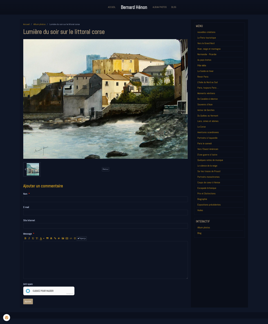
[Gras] (25, 238)
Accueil (112, 7)
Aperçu (83, 238)
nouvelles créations (206, 32)
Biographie (202, 199)
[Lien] (55, 238)
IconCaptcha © (69, 294)
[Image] (63, 238)
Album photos (40, 24)
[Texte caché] (59, 238)
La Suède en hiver (205, 71)
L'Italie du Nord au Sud (207, 82)
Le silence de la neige (207, 165)
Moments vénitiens (206, 93)
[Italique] (29, 238)
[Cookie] (6, 317)
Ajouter (28, 301)
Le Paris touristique (206, 37)
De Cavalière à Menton (207, 98)
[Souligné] (33, 238)
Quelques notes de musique (210, 160)
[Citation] (47, 238)
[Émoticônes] (75, 238)
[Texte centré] (51, 238)
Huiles (200, 210)
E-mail (26, 207)
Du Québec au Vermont (207, 115)
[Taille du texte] (37, 238)
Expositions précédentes (209, 204)
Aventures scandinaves (208, 132)
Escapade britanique (206, 188)
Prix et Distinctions (206, 193)
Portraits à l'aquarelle (207, 137)
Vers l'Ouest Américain (207, 149)
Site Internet (29, 220)
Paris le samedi (204, 143)
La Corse (201, 126)
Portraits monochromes (208, 176)
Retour (105, 169)
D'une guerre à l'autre (207, 154)
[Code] (71, 238)
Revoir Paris (202, 76)
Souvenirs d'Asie (204, 104)
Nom (25, 193)
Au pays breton (204, 60)
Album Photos (160, 7)
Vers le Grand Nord (205, 43)
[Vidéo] (67, 238)
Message (27, 233)
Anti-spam (28, 284)
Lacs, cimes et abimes (208, 121)
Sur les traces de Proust (209, 171)
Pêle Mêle (201, 65)
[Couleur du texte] (42, 238)
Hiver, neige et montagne (209, 48)
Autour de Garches (205, 110)
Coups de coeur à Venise (208, 182)
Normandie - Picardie (206, 54)
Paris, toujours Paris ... (208, 87)
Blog (173, 7)
